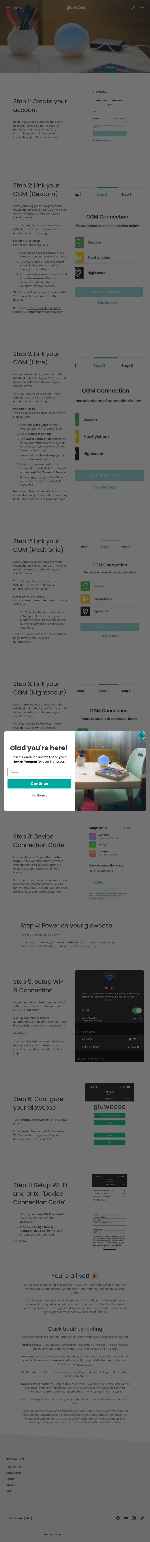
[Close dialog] (141, 735)
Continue (39, 783)
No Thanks (39, 795)
